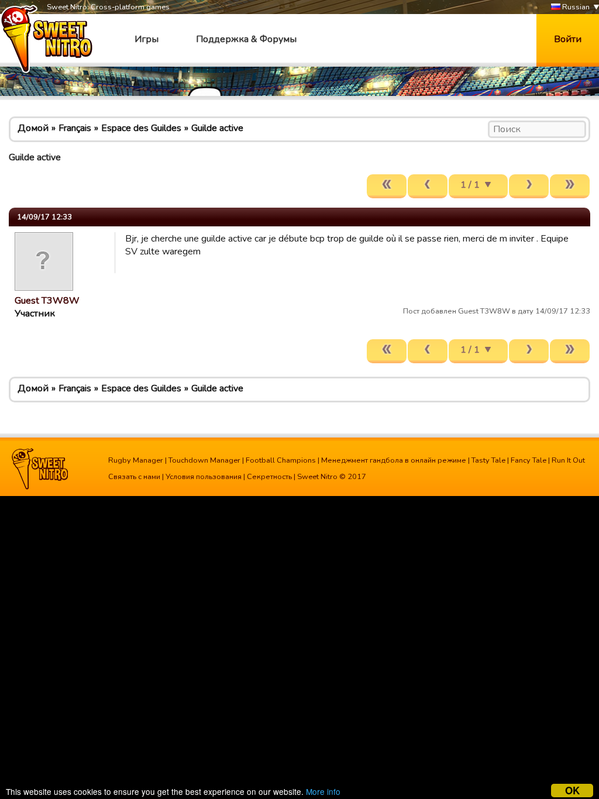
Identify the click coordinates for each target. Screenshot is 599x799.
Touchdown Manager (204, 460)
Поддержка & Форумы (246, 39)
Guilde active (217, 128)
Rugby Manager (135, 460)
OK (572, 790)
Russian (575, 7)
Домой (33, 128)
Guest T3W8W (47, 300)
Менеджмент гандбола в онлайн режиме (393, 460)
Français (74, 128)
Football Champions (281, 460)
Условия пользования (204, 476)
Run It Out (568, 460)
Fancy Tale (528, 460)
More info (323, 791)
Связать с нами (134, 476)
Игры (147, 39)
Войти (567, 39)
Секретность (269, 476)
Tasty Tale (488, 460)
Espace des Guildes (141, 128)
